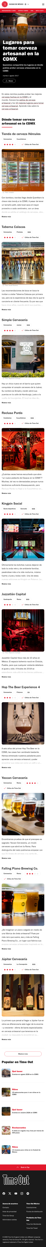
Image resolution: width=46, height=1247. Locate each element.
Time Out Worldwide (33, 1224)
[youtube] (16, 1193)
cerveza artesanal (10, 109)
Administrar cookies (10, 1220)
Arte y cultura (40, 10)
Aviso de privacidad (9, 1212)
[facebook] (4, 1193)
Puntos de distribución (34, 1212)
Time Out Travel (32, 1228)
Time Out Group (8, 1216)
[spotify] (28, 1193)
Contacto (6, 1208)
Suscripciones (31, 1208)
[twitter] (10, 1193)
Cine (32, 10)
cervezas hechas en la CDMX (15, 97)
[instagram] (22, 1193)
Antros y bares (23, 10)
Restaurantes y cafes (9, 10)
